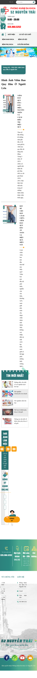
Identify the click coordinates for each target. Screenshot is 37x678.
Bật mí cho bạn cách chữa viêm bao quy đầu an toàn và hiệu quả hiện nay (22, 225)
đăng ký (12, 519)
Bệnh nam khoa (8, 39)
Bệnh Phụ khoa (7, 44)
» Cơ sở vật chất (3, 591)
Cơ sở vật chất (25, 34)
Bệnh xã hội (22, 39)
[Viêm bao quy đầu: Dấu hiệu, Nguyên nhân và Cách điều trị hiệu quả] (9, 104)
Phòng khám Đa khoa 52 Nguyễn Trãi (23, 584)
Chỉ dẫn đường (23, 44)
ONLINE (17, 559)
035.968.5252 (14, 26)
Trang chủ (6, 67)
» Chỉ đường (3, 598)
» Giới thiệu (3, 583)
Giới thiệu (11, 34)
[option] (18, 52)
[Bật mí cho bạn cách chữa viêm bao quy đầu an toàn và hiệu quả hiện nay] (10, 214)
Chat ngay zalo (23, 596)
